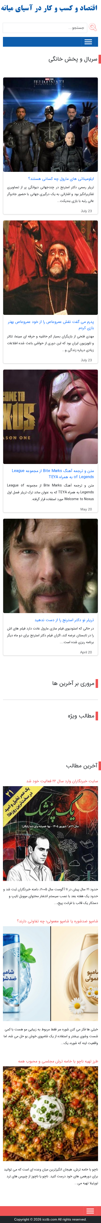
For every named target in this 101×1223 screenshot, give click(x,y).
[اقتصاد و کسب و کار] (49, 9)
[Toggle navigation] (88, 42)
